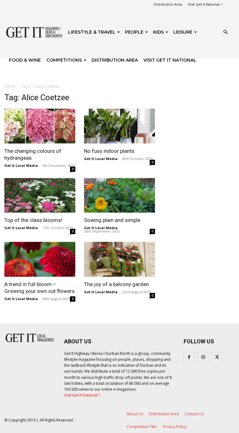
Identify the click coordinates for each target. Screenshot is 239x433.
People (134, 32)
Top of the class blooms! (33, 220)
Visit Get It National (169, 60)
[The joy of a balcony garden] (119, 259)
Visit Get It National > (205, 4)
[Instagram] (203, 357)
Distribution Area (168, 4)
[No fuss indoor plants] (119, 126)
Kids (158, 32)
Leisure (182, 32)
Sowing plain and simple (112, 220)
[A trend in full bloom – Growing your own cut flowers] (39, 259)
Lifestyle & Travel (91, 32)
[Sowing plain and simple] (119, 195)
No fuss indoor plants (109, 151)
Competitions (64, 60)
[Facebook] (189, 357)
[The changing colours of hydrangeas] (39, 126)
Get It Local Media (21, 165)
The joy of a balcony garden (116, 284)
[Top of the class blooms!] (39, 195)
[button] (225, 32)
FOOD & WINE (25, 60)
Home (9, 86)
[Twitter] (217, 357)
